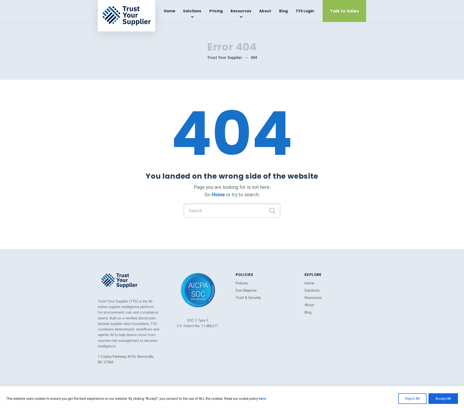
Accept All (443, 399)
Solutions (192, 11)
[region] (232, 397)
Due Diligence (246, 290)
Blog (283, 11)
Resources (241, 11)
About (265, 11)
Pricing (216, 11)
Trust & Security (248, 297)
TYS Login (305, 11)
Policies (242, 283)
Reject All (412, 399)
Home (169, 11)
